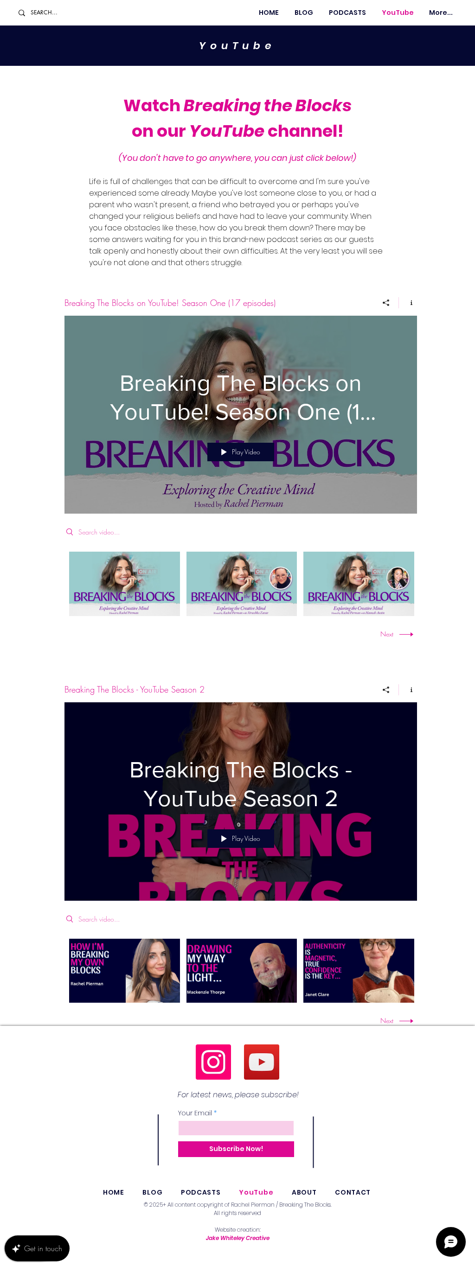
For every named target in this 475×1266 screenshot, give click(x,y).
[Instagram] (213, 1062)
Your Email (195, 1113)
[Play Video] (124, 583)
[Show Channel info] (408, 302)
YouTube (237, 45)
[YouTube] (261, 1062)
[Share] (386, 302)
